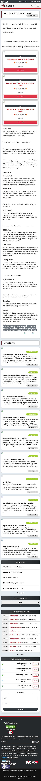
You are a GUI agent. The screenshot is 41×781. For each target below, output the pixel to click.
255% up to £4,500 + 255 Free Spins (24, 642)
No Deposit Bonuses (13, 739)
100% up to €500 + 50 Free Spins (23, 638)
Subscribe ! (20, 709)
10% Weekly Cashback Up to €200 (21, 650)
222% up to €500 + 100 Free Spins (24, 627)
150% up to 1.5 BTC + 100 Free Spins (23, 646)
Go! (20, 605)
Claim (35, 664)
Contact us (20, 778)
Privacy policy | (21, 776)
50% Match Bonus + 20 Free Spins (23, 619)
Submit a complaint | (31, 776)
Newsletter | (13, 776)
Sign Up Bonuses (14, 736)
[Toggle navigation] (37, 5)
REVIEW (20, 66)
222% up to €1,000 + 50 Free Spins (24, 631)
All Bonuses (4, 736)
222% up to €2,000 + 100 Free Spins (24, 635)
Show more (20, 593)
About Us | (7, 776)
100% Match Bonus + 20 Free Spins (23, 615)
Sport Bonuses (24, 739)
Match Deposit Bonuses (27, 736)
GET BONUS (20, 70)
